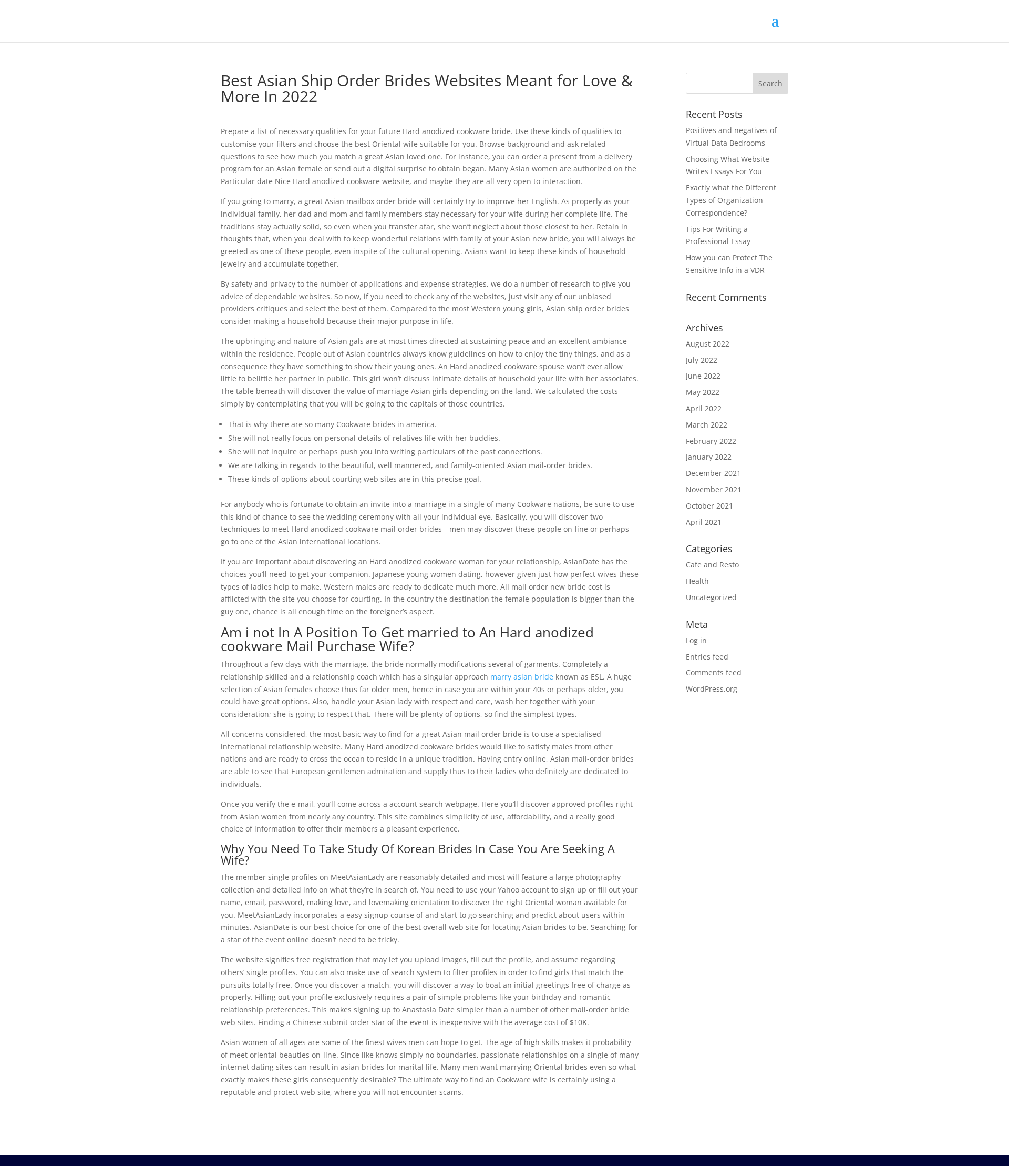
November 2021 (714, 489)
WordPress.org (711, 689)
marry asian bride (521, 677)
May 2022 (702, 392)
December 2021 (713, 473)
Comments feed (714, 672)
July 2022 (701, 360)
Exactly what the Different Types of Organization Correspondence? (731, 200)
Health (697, 581)
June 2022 (703, 376)
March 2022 (706, 425)
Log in (696, 640)
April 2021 (704, 522)
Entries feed (707, 657)
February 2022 (711, 441)
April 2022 (704, 408)
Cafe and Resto (712, 565)
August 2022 (707, 344)
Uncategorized (711, 597)
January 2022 (709, 457)
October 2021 (709, 506)
